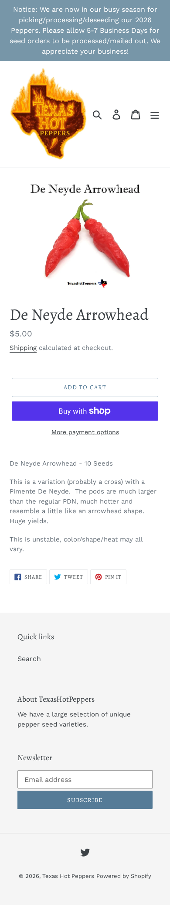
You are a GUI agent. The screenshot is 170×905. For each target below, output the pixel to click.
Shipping (23, 348)
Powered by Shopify (123, 876)
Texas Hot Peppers (68, 876)
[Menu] (154, 114)
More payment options (85, 432)
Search (29, 659)
